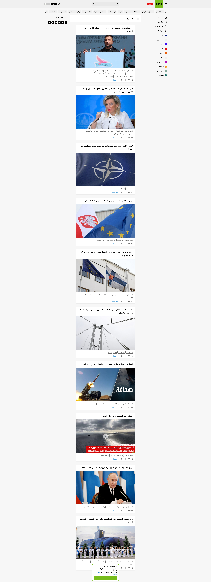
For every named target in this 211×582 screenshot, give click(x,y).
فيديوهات (161, 75)
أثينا (132, 403)
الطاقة (101, 70)
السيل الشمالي (108, 70)
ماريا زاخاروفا (129, 134)
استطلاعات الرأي (159, 66)
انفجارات (82, 70)
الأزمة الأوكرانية (128, 70)
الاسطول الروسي (128, 507)
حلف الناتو (122, 188)
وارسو (110, 352)
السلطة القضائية (118, 70)
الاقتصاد (162, 48)
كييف (92, 73)
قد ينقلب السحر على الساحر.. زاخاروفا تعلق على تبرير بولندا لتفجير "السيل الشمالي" (108, 90)
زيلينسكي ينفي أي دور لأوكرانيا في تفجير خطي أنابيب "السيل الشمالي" (108, 29)
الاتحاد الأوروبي (129, 131)
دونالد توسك (89, 131)
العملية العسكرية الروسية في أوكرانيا (113, 294)
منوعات (162, 57)
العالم (162, 44)
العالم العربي (160, 39)
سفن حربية (106, 240)
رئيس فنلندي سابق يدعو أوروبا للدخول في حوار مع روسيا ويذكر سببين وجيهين (107, 253)
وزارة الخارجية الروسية (117, 134)
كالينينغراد (98, 240)
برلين (123, 73)
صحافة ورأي (160, 62)
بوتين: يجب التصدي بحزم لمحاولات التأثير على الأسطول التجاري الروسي (106, 520)
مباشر (149, 4)
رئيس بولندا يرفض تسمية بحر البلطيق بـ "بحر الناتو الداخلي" (108, 201)
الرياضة (162, 53)
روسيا (162, 35)
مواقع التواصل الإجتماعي (126, 76)
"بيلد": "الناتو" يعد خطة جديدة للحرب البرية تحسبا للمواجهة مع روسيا (107, 147)
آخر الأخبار (161, 22)
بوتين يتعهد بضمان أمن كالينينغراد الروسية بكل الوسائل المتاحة (107, 467)
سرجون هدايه (105, 455)
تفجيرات (118, 73)
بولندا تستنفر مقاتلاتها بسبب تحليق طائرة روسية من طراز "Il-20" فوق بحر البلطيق (106, 311)
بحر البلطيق (129, 73)
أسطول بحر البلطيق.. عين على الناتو (118, 416)
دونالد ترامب (83, 294)
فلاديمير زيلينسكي (100, 73)
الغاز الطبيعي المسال (92, 70)
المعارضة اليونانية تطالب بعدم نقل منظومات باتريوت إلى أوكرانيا (106, 364)
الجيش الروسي (128, 455)
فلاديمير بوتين (129, 297)
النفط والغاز (110, 131)
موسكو (116, 76)
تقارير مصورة (160, 71)
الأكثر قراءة (161, 17)
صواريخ (104, 403)
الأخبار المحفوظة (159, 26)
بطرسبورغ (102, 507)
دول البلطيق (121, 352)
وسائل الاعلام (109, 76)
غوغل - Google (111, 73)
